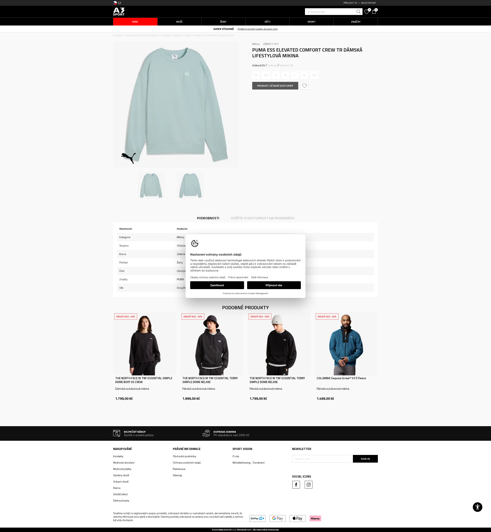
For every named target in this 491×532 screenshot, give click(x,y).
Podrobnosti (208, 218)
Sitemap (177, 475)
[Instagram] (308, 484)
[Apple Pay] (297, 518)
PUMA (180, 279)
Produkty (166, 35)
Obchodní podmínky (184, 456)
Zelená (181, 254)
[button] (333, 11)
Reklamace (179, 469)
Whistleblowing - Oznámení (248, 462)
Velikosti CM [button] (286, 65)
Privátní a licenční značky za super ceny (258, 29)
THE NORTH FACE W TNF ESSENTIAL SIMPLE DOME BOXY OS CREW (143, 380)
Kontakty (118, 456)
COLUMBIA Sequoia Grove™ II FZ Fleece (341, 378)
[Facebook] (296, 484)
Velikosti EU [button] (258, 65)
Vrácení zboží (121, 481)
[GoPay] (257, 518)
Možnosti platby (122, 469)
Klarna (116, 488)
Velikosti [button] (272, 65)
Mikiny (188, 35)
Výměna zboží (121, 475)
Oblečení (177, 35)
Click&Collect (120, 494)
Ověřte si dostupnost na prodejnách (262, 218)
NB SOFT (248, 529)
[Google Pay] (277, 518)
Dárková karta (121, 500)
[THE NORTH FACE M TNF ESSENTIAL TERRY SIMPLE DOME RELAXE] (211, 343)
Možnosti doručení (123, 462)
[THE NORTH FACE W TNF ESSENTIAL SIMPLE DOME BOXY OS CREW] (144, 343)
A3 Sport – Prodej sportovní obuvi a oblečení (136, 35)
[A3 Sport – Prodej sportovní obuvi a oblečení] (119, 11)
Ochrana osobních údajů (187, 462)
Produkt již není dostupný (275, 86)
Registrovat (368, 3)
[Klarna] (315, 518)
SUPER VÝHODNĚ (223, 29)
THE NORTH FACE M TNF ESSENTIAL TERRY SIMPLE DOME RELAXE (210, 380)
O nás (235, 456)
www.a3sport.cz (227, 529)
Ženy (180, 262)
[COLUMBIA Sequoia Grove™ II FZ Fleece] (346, 343)
